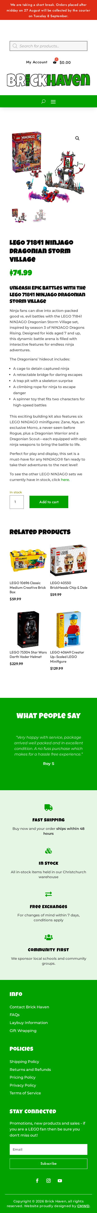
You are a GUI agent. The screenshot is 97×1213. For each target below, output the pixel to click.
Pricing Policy (23, 1077)
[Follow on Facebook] (37, 1180)
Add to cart (48, 502)
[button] (77, 138)
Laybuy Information (29, 1023)
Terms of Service (25, 1093)
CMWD (83, 1206)
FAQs (15, 1015)
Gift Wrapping (23, 1031)
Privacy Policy (23, 1085)
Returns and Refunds (30, 1070)
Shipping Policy (24, 1062)
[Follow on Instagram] (48, 1180)
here (65, 479)
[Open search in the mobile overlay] (48, 46)
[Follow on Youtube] (60, 1180)
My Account (36, 62)
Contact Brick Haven (29, 1007)
